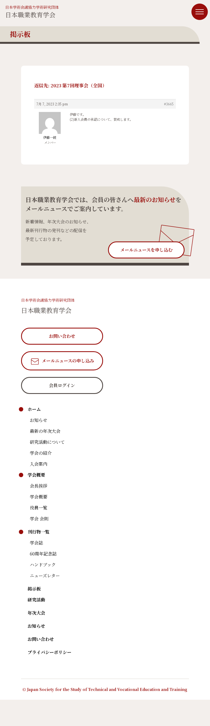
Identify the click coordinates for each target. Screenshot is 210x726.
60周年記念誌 (43, 554)
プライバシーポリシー (49, 652)
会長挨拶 (38, 486)
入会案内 (38, 464)
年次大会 (36, 613)
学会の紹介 (41, 453)
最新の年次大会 (45, 431)
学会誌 (36, 543)
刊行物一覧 (38, 532)
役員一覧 (38, 508)
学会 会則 (39, 518)
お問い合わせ (41, 639)
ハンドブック (43, 564)
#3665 (169, 104)
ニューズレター (45, 575)
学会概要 (36, 475)
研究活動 (36, 600)
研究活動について (47, 442)
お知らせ (38, 420)
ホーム (34, 409)
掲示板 (34, 589)
